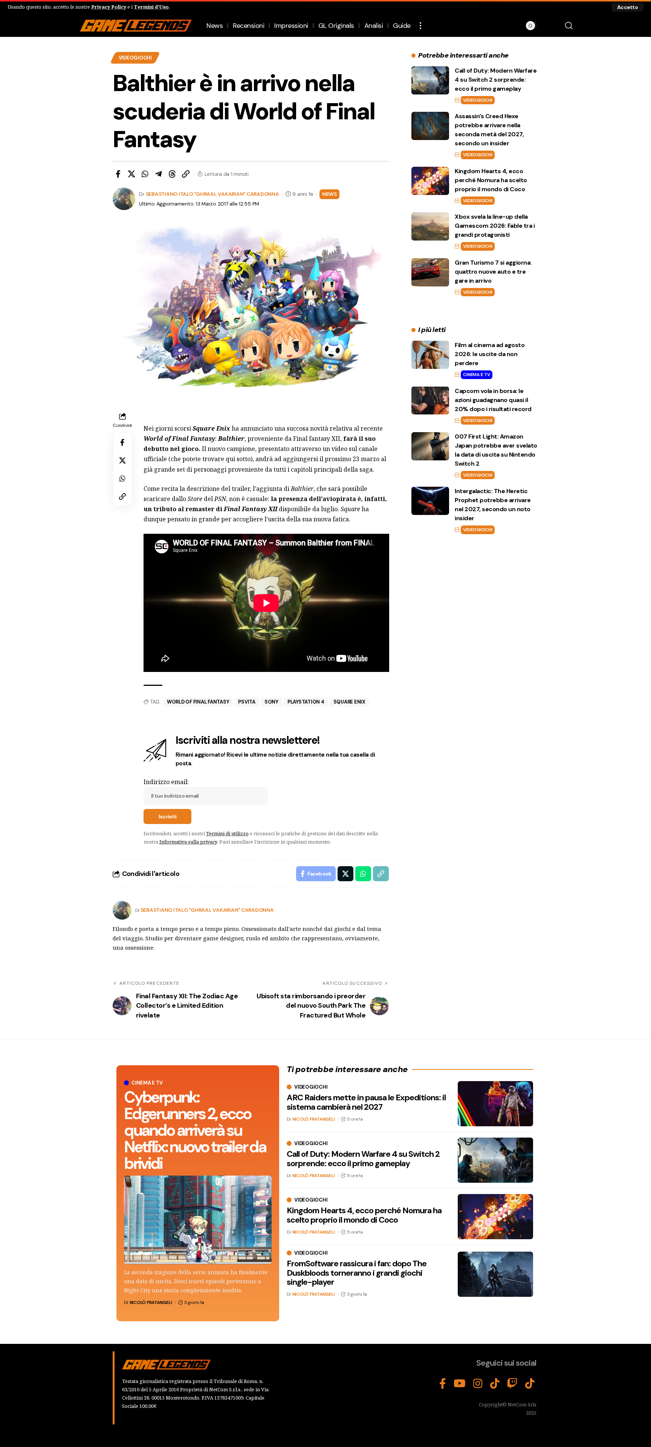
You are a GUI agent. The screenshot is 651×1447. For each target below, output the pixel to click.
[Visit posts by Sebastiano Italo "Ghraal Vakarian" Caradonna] (122, 910)
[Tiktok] (529, 1384)
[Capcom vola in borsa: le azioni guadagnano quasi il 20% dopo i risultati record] (430, 400)
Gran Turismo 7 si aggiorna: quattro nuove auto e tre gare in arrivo (493, 272)
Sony (271, 702)
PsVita (246, 702)
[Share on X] (131, 174)
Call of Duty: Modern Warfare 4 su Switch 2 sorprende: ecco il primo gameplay (495, 80)
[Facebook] (442, 1384)
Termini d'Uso (151, 6)
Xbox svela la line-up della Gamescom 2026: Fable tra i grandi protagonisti (495, 226)
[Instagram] (477, 1384)
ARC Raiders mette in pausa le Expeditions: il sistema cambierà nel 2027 (366, 1102)
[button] (627, 7)
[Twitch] (512, 1384)
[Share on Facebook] (118, 174)
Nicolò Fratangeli (151, 1302)
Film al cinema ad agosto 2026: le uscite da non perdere (489, 354)
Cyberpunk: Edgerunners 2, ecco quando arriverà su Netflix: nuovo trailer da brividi (195, 1130)
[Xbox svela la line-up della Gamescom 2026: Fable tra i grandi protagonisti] (430, 226)
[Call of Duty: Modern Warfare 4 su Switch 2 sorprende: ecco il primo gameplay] (430, 80)
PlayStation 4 (305, 702)
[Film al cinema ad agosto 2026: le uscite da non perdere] (430, 355)
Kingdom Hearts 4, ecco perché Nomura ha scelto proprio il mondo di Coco (491, 180)
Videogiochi (135, 58)
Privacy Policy (108, 6)
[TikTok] (494, 1384)
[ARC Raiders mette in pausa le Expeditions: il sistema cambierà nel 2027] (495, 1103)
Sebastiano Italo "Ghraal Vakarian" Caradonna (212, 193)
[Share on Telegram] (158, 174)
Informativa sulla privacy (188, 841)
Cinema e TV (476, 375)
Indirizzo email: (166, 782)
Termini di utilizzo (227, 833)
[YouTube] (460, 1384)
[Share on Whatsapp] (145, 174)
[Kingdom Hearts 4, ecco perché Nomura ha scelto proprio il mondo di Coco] (430, 181)
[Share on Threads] (172, 174)
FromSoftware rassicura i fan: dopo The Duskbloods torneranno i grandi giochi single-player (356, 1272)
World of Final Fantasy (198, 702)
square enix (349, 702)
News (329, 193)
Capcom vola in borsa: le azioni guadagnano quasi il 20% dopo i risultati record (493, 400)
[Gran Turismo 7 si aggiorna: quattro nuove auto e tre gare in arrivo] (430, 272)
